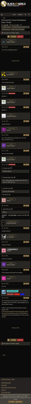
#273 (27, 270)
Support (3, 390)
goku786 (5, 25)
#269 (27, 205)
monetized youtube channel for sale (20, 27)
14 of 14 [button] (20, 36)
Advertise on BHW (15, 60)
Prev (14, 36)
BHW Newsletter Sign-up (8, 387)
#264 (27, 107)
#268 (27, 164)
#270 (27, 228)
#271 (27, 242)
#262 (27, 79)
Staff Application (6, 383)
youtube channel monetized (17, 29)
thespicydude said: (8, 177)
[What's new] (25, 14)
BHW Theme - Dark (8, 379)
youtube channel (6, 29)
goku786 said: (7, 209)
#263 (27, 93)
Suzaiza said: (6, 168)
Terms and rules (5, 392)
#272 (27, 256)
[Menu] (1, 14)
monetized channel (6, 27)
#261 (27, 47)
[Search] (29, 14)
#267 (27, 150)
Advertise (4, 385)
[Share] (24, 47)
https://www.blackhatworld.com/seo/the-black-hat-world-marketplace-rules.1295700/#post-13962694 (15, 313)
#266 (27, 135)
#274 (27, 283)
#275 (27, 298)
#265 (27, 121)
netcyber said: (7, 188)
